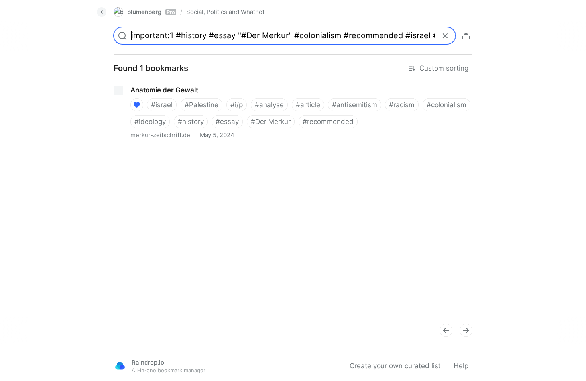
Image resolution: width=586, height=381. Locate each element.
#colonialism (446, 105)
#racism (402, 105)
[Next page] (466, 330)
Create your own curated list (395, 366)
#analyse (269, 105)
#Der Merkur (271, 122)
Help (461, 366)
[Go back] (101, 12)
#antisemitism (354, 105)
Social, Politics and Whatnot (225, 12)
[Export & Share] (466, 35)
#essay (227, 122)
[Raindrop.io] (120, 365)
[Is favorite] (136, 104)
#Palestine (201, 105)
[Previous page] (446, 330)
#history (191, 122)
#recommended (328, 122)
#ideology (150, 122)
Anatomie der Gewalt (140, 83)
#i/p (236, 105)
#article (308, 105)
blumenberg (151, 12)
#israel (162, 105)
